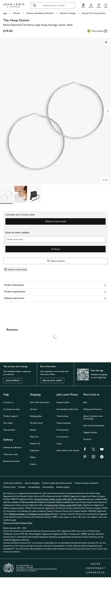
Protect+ (87, 439)
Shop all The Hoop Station (94, 13)
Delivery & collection (12, 447)
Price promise (9, 429)
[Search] (34, 5)
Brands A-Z (35, 443)
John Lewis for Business (93, 425)
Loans (59, 443)
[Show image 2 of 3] (108, 111)
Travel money (62, 416)
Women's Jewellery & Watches (40, 13)
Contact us (8, 402)
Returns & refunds (11, 461)
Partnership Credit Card (67, 409)
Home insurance (64, 423)
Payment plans (63, 402)
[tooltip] (105, 31)
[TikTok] (101, 457)
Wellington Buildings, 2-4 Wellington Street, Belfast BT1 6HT (34, 514)
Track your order (10, 454)
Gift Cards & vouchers (40, 402)
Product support (10, 416)
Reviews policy (62, 487)
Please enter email (15, 239)
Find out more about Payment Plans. (17, 523)
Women (16, 13)
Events (33, 464)
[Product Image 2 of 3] (20, 194)
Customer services (11, 409)
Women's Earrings (68, 13)
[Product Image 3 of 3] (34, 194)
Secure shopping (32, 483)
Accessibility (48, 487)
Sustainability (34, 487)
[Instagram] (93, 457)
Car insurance (62, 436)
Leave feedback (13, 380)
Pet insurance (63, 429)
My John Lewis (36, 423)
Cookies (22, 487)
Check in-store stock (55, 221)
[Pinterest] (84, 457)
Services (33, 409)
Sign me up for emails (52, 380)
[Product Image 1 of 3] (6, 194)
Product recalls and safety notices (57, 483)
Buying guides (36, 416)
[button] (105, 5)
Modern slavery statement (86, 483)
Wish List (34, 436)
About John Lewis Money (68, 450)
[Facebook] (84, 450)
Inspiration (34, 450)
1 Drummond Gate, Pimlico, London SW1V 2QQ (53, 499)
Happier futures (90, 432)
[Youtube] (101, 450)
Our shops (8, 423)
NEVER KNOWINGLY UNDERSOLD (95, 568)
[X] (93, 450)
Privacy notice (9, 487)
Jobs (85, 402)
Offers (33, 457)
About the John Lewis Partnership (93, 417)
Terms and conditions (12, 483)
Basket (33, 429)
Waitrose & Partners (92, 409)
